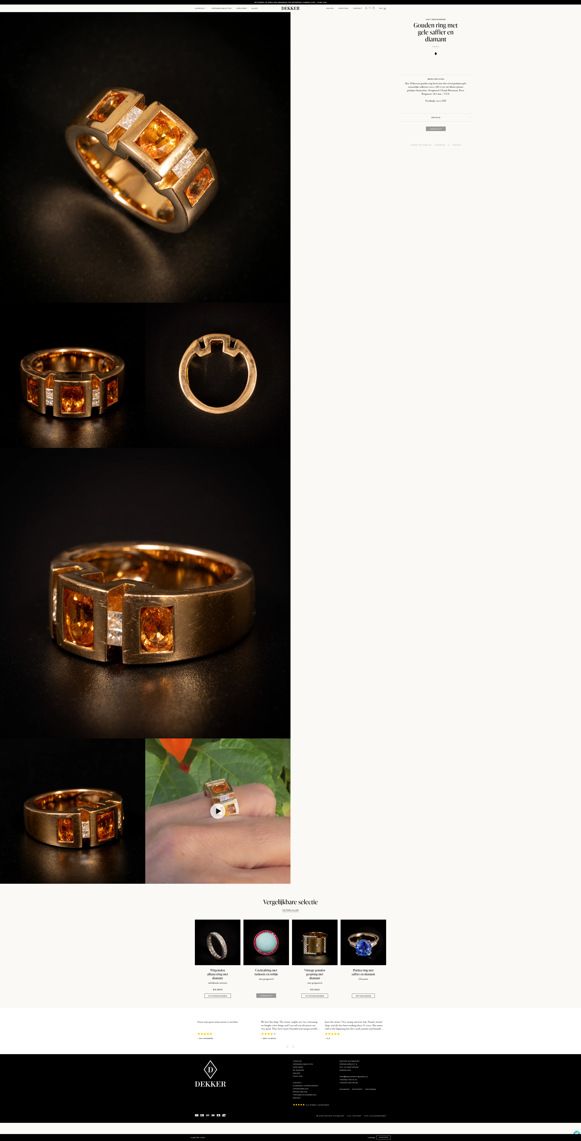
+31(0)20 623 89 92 (349, 1083)
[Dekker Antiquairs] (290, 9)
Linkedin (456, 145)
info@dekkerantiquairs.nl (354, 1077)
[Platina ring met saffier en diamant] (363, 942)
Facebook (440, 145)
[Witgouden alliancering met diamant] (217, 942)
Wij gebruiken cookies (198, 1137)
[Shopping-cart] (373, 7)
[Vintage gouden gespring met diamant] (315, 942)
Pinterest (357, 1089)
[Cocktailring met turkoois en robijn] (266, 942)
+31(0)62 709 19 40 (348, 1080)
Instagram (370, 1089)
